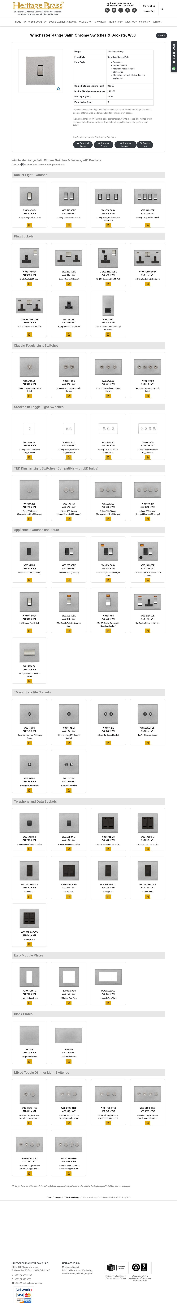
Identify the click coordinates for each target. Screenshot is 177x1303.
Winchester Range (72, 1197)
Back (162, 35)
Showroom (100, 22)
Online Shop (149, 6)
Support (143, 22)
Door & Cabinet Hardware (62, 22)
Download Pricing (105, 144)
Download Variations (126, 144)
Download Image (84, 144)
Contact (157, 22)
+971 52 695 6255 (23, 1279)
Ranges (58, 1197)
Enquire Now (146, 144)
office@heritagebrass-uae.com (29, 1283)
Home (18, 22)
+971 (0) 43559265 (23, 1275)
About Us (130, 22)
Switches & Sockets (34, 22)
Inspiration (115, 22)
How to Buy (149, 11)
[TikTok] (134, 10)
